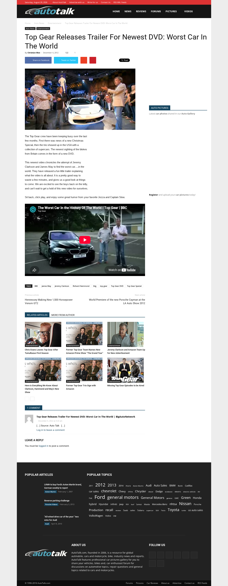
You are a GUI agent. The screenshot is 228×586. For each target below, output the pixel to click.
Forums (156, 11)
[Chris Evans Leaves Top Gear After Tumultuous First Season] (44, 334)
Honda (197, 498)
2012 (100, 484)
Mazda (147, 504)
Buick (180, 485)
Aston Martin (50, 491)
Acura (128, 485)
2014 (121, 485)
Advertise (177, 583)
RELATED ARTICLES (37, 315)
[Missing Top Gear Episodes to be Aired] (126, 370)
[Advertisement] (117, 159)
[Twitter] (195, 2)
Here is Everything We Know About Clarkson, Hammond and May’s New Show (42, 388)
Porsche (197, 504)
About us (165, 583)
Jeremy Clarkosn (62, 286)
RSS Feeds (202, 583)
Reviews (141, 11)
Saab (125, 510)
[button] (199, 11)
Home (116, 11)
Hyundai (103, 504)
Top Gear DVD (117, 286)
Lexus (139, 504)
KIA (127, 504)
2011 (91, 485)
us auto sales (195, 510)
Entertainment (43, 28)
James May (46, 286)
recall (109, 510)
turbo (184, 510)
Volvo (108, 515)
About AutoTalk (59, 2)
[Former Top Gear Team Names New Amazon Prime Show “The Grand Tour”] (85, 334)
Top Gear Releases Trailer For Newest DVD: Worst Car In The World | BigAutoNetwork (86, 416)
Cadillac (188, 485)
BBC (36, 286)
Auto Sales (160, 485)
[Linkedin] (180, 2)
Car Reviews (152, 583)
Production (96, 510)
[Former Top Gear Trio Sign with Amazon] (85, 370)
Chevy (122, 491)
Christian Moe (34, 52)
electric (178, 491)
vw (114, 515)
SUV (157, 510)
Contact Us (105, 2)
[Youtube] (200, 2)
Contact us (189, 583)
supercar (149, 510)
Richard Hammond (81, 286)
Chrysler (140, 491)
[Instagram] (175, 2)
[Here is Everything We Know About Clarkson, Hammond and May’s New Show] (44, 370)
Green (186, 497)
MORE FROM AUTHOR (63, 315)
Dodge (159, 491)
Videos (188, 11)
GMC (177, 498)
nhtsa (173, 504)
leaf (132, 504)
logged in (43, 445)
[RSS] (190, 2)
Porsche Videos (51, 504)
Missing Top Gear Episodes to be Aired (125, 385)
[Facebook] (165, 2)
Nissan (185, 503)
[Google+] (170, 2)
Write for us (92, 2)
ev (199, 491)
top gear (103, 286)
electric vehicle (189, 491)
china (130, 491)
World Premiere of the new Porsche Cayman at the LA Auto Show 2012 (117, 301)
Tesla (163, 510)
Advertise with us (76, 2)
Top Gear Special (134, 286)
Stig (94, 286)
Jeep (121, 504)
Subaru (140, 510)
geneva (169, 498)
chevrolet (108, 491)
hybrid (92, 504)
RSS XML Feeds (119, 2)
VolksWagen (96, 515)
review (118, 510)
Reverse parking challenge (56, 500)
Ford (99, 497)
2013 (112, 485)
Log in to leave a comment (51, 430)
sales (132, 510)
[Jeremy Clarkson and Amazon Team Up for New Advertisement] (126, 334)
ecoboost (168, 491)
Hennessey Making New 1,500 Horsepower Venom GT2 (49, 301)
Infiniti (113, 504)
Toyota (173, 509)
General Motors (152, 497)
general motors (123, 497)
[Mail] (185, 2)
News (128, 11)
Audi (47, 524)
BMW (172, 485)
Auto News (30, 28)
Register (153, 194)
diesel (150, 491)
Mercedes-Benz (159, 504)
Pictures (171, 11)
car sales (94, 491)
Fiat (90, 498)
